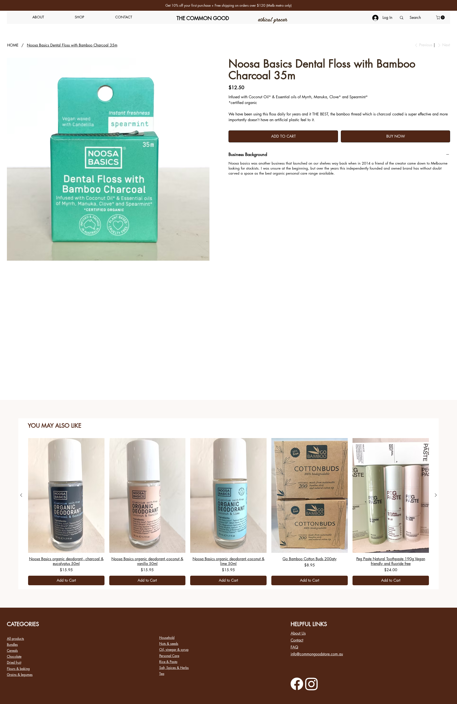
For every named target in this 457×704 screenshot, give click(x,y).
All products (15, 638)
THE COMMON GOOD (203, 18)
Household (166, 637)
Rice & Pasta (168, 661)
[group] (228, 511)
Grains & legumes (20, 674)
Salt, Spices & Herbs (174, 667)
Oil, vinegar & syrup (174, 649)
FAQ (294, 647)
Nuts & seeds (168, 643)
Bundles (12, 644)
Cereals (12, 650)
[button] (79, 17)
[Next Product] (436, 495)
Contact (297, 640)
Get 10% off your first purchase (188, 5)
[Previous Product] (21, 495)
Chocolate (14, 656)
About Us (298, 633)
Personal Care (169, 655)
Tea (161, 673)
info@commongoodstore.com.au (317, 654)
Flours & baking (18, 668)
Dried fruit (14, 662)
